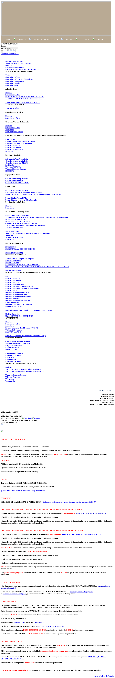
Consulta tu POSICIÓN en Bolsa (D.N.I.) (21, 223)
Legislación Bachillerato (14, 284)
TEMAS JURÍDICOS (13, 108)
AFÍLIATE (22, 39)
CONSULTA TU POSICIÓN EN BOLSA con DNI (24, 97)
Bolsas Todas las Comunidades (17, 215)
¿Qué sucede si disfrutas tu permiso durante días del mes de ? (69, 502)
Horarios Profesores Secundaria (17, 300)
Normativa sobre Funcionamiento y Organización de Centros (28, 310)
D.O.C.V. (8, 65)
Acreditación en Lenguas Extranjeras (19, 259)
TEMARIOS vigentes (13, 330)
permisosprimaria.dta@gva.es (81, 592)
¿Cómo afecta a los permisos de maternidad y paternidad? (23, 491)
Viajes (7, 75)
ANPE (8, 39)
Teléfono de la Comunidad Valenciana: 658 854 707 (24, 371)
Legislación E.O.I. (12, 290)
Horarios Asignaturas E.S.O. (16, 294)
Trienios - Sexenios (12, 377)
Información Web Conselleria (16, 159)
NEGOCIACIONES (13, 270)
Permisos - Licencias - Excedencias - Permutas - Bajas (25, 336)
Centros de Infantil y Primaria (16, 179)
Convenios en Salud (12, 77)
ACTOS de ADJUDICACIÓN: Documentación (23, 99)
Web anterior (10, 381)
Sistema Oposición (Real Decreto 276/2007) (21, 328)
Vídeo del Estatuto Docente (15, 169)
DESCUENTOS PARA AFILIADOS (46, 39)
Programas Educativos (14, 353)
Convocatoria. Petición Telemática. (18, 341)
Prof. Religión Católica (14, 132)
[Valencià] (36, 418)
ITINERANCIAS (12, 231)
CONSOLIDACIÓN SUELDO (17, 183)
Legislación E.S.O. (12, 282)
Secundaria (9, 208)
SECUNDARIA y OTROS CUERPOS (20, 249)
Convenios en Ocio (12, 83)
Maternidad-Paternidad (14, 67)
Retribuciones (10, 359)
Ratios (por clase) (12, 302)
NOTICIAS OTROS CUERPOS (17, 221)
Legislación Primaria (13, 147)
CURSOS (69, 39)
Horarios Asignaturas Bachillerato (18, 296)
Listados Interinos (12, 347)
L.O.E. (8, 276)
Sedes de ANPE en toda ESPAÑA (18, 63)
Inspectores (9, 130)
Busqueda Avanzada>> (10, 54)
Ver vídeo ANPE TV (13, 167)
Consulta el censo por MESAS (16, 163)
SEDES (100, 39)
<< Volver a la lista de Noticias (102, 676)
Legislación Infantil (12, 145)
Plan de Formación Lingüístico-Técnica (20, 141)
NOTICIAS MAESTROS (15, 219)
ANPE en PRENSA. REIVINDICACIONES (22, 103)
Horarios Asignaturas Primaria (17, 292)
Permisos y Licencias (13, 261)
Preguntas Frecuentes (13, 345)
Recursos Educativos (13, 355)
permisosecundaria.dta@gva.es (14, 594)
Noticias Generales (12, 314)
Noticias (8, 367)
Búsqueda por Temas (13, 306)
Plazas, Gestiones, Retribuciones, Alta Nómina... (23, 192)
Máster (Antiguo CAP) (14, 253)
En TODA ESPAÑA (13, 332)
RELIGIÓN (10, 357)
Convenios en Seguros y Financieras (19, 79)
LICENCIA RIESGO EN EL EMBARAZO (22, 69)
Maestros (8, 93)
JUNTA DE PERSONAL (15, 237)
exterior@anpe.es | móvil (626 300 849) (33, 194)
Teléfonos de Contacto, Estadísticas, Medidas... (23, 369)
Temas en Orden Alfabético (15, 375)
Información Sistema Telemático (17, 343)
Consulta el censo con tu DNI (16, 161)
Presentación (10, 139)
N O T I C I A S (11, 350)
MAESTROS (10, 247)
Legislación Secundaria (14, 149)
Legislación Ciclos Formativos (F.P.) (19, 286)
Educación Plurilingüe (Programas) (18, 143)
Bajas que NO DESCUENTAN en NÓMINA (22, 265)
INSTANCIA (19, 622)
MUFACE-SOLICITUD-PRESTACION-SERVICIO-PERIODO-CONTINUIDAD (37, 267)
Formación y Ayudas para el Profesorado (21, 200)
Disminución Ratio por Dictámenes (18, 304)
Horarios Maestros (12, 298)
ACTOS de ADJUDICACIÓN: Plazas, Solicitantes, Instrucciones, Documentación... (37, 217)
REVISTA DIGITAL (13, 361)
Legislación (9, 165)
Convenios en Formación (14, 81)
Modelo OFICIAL (12, 263)
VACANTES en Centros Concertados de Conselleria (25, 225)
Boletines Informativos (13, 61)
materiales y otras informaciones (27, 233)
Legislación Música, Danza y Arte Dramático (22, 288)
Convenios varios (11, 85)
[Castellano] (27, 418)
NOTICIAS (9, 151)
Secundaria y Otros (12, 95)
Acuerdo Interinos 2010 (14, 227)
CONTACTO (85, 39)
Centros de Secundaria (14, 181)
